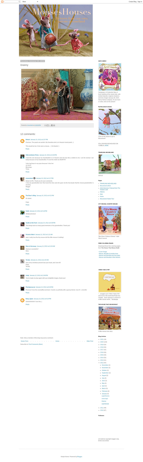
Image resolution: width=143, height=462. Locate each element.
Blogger (79, 456)
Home (57, 341)
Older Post (90, 341)
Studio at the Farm (31, 223)
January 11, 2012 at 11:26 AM (46, 246)
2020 (102, 342)
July (103, 378)
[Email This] (45, 125)
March (104, 388)
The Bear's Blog (31, 195)
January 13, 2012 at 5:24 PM (42, 299)
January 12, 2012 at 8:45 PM (44, 287)
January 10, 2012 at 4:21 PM (45, 195)
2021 (102, 339)
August (104, 375)
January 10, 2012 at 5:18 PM (38, 211)
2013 (102, 360)
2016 (102, 352)
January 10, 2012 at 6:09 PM (46, 223)
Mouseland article (105, 186)
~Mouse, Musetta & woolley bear (108, 253)
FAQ (101, 194)
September (105, 373)
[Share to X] (50, 125)
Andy (27, 275)
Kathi (27, 211)
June (103, 380)
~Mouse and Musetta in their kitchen (109, 257)
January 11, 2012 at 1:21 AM (44, 234)
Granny (104, 401)
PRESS (102, 192)
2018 (102, 347)
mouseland (29, 178)
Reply (27, 149)
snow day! (105, 398)
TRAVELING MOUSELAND (108, 183)
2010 (102, 410)
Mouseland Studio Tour (107, 199)
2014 (102, 357)
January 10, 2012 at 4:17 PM (44, 178)
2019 (102, 344)
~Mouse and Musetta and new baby (109, 255)
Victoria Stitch (30, 234)
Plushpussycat (30, 287)
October (104, 370)
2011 (102, 408)
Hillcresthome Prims (32, 155)
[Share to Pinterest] (54, 125)
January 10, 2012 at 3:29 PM (48, 155)
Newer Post (24, 341)
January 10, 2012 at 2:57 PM (39, 139)
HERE (106, 145)
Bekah (28, 139)
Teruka (28, 260)
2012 (102, 363)
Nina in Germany (31, 246)
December (105, 365)
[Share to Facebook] (52, 125)
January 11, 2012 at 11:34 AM (40, 260)
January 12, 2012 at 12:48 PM (39, 275)
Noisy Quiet (29, 299)
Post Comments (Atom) (36, 344)
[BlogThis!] (48, 125)
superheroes (105, 396)
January (104, 394)
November (105, 367)
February (105, 391)
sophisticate (105, 404)
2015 (102, 355)
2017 (102, 350)
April (103, 386)
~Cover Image (102, 251)
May (103, 383)
